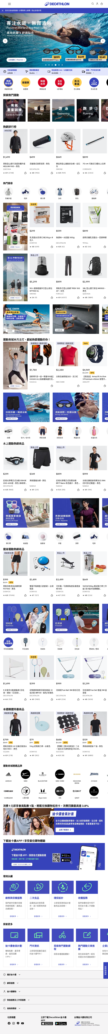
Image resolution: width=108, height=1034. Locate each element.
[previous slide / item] (5, 40)
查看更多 (13, 916)
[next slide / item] (103, 40)
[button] (45, 64)
